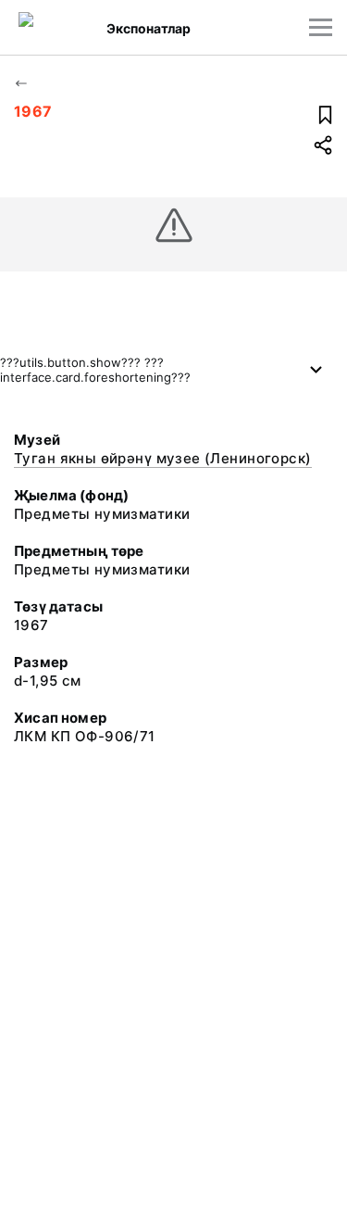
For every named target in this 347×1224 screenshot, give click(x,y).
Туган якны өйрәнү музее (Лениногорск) (163, 458)
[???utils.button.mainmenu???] (320, 27)
